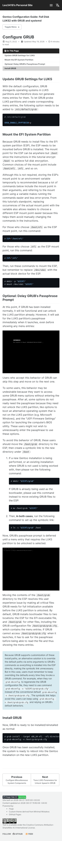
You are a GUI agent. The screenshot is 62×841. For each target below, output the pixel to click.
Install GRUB (10, 68)
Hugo (11, 809)
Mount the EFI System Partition (19, 60)
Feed (30, 834)
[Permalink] (54, 79)
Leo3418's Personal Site (18, 5)
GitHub (19, 834)
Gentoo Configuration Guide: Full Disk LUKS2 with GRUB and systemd (26, 18)
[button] (51, 5)
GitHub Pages (15, 814)
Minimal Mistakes (41, 811)
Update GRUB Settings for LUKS (20, 55)
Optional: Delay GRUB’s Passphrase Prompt (25, 64)
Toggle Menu (11, 27)
